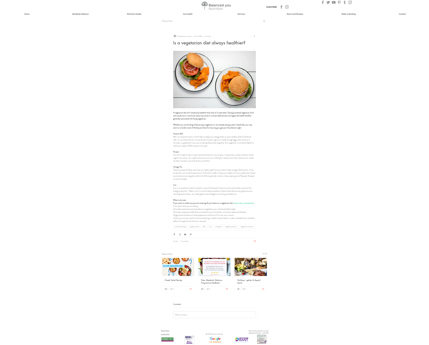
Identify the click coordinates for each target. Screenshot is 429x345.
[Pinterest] (339, 2)
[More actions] (254, 36)
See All (265, 254)
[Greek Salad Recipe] (178, 267)
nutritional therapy (180, 226)
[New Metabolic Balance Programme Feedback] (214, 267)
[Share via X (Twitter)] (180, 234)
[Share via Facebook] (174, 234)
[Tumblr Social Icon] (344, 2)
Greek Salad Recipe (173, 280)
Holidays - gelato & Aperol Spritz (248, 281)
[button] (264, 21)
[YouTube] (333, 2)
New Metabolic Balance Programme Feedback (211, 281)
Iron (210, 226)
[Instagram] (287, 7)
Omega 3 (219, 226)
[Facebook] (281, 7)
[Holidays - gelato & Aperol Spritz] (251, 267)
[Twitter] (328, 2)
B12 (204, 226)
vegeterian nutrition (247, 226)
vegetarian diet (194, 226)
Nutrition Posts (167, 21)
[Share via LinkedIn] (185, 234)
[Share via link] (191, 234)
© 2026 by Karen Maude (214, 334)
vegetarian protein (231, 226)
